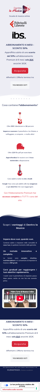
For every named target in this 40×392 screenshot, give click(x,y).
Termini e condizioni (27, 370)
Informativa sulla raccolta (13, 389)
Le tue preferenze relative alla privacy (22, 385)
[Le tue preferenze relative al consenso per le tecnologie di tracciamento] (36, 388)
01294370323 (13, 370)
